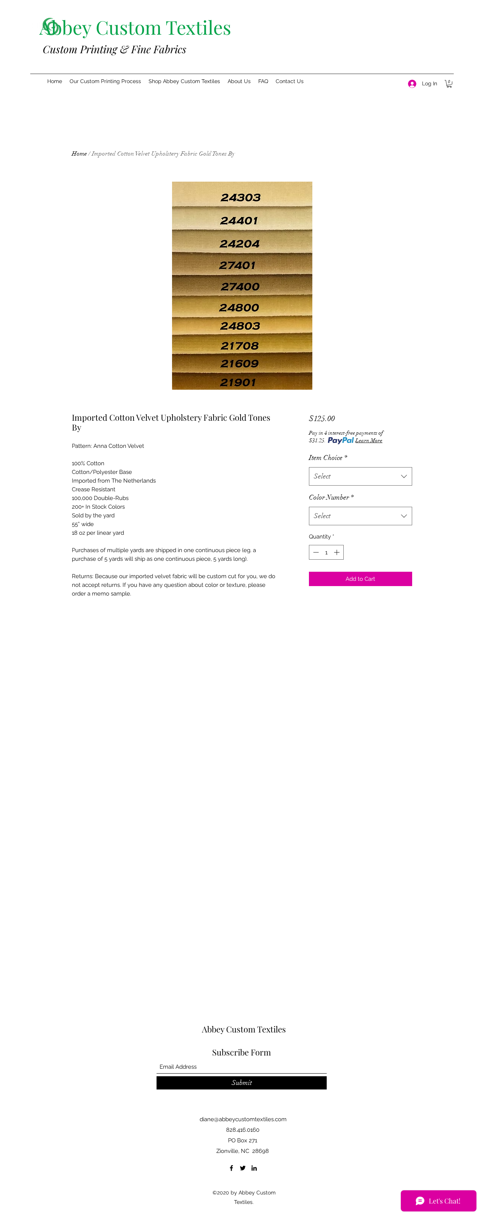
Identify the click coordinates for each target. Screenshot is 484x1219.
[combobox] (360, 476)
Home (79, 153)
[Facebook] (231, 1168)
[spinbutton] (326, 552)
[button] (105, 81)
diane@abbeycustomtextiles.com (243, 1119)
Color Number (331, 497)
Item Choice (328, 458)
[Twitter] (243, 1168)
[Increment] (337, 552)
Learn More (368, 440)
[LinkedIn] (254, 1168)
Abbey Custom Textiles (244, 1029)
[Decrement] (315, 552)
